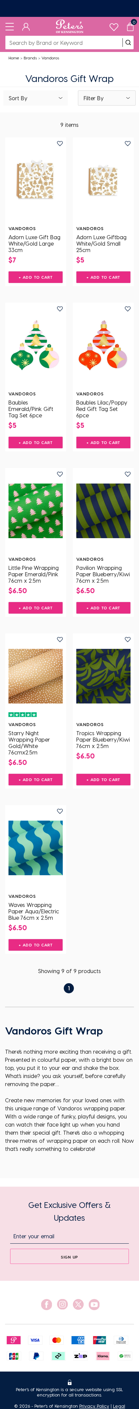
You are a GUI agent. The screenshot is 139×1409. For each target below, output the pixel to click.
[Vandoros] (35, 180)
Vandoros (50, 57)
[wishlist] (113, 25)
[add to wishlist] (60, 143)
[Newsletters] (69, 8)
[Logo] (69, 26)
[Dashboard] (26, 26)
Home (13, 57)
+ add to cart (36, 277)
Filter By (94, 98)
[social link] (46, 1304)
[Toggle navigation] (9, 26)
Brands (30, 57)
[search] (128, 42)
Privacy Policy (94, 1405)
